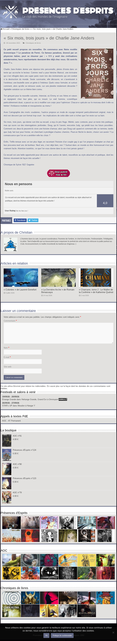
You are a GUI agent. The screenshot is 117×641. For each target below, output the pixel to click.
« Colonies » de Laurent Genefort (20, 289)
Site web (7, 367)
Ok (46, 635)
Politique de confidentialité (62, 635)
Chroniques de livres (20, 29)
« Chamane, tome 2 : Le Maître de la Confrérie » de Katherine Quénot (96, 290)
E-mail (7, 357)
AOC (4, 421)
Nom (6, 348)
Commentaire (10, 321)
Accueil (5, 29)
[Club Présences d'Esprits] (58, 11)
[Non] (113, 632)
